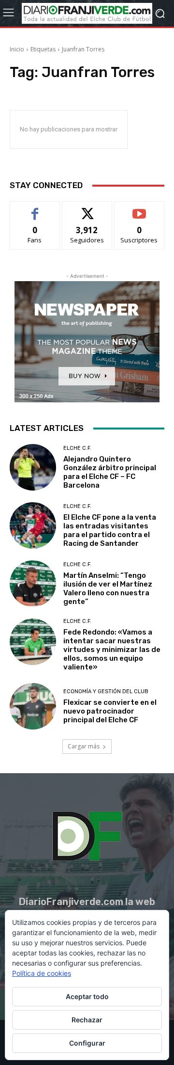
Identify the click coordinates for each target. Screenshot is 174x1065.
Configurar (87, 1043)
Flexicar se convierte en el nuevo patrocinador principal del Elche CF (110, 711)
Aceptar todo (87, 996)
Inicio (17, 49)
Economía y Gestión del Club (105, 691)
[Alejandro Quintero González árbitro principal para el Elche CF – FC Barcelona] (33, 467)
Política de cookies (41, 973)
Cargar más (84, 746)
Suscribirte (139, 208)
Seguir (87, 208)
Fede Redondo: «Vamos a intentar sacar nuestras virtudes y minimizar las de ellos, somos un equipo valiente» (111, 649)
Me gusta (35, 208)
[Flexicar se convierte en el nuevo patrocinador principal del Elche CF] (33, 706)
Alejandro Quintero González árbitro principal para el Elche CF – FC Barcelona (109, 472)
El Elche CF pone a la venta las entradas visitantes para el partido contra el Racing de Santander (109, 530)
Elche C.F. (77, 448)
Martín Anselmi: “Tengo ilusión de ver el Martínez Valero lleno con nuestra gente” (107, 588)
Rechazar (87, 1020)
